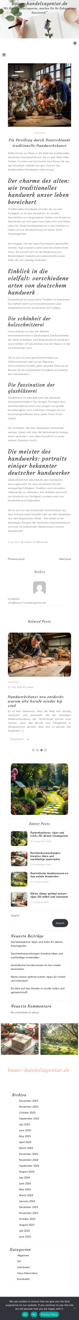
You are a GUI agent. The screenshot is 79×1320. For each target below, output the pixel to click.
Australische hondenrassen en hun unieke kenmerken (49, 875)
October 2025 (27, 1112)
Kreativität (23, 1279)
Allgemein (23, 1255)
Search (15, 915)
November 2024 (28, 1159)
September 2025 (29, 1118)
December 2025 (28, 1100)
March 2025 (26, 1148)
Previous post (16, 559)
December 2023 (28, 1207)
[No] (74, 1308)
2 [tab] (37, 750)
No (34, 1314)
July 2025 (24, 1124)
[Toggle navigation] (4, 55)
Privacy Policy (49, 1314)
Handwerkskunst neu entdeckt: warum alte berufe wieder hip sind (36, 701)
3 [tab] (41, 750)
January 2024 (27, 1201)
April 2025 (25, 1142)
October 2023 (27, 1219)
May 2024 (25, 1189)
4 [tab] (45, 750)
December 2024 (28, 1154)
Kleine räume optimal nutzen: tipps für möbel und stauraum (49, 895)
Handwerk (39, 132)
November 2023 (28, 1213)
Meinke (15, 598)
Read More (17, 739)
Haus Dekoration (27, 1273)
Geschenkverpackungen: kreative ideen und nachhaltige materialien (45, 856)
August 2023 (26, 1224)
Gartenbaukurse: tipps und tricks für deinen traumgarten (49, 834)
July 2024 (24, 1177)
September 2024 (29, 1165)
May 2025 (25, 1136)
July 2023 (24, 1230)
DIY (19, 1261)
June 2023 (25, 1236)
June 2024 (25, 1183)
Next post (65, 559)
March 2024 (26, 1195)
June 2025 (25, 1130)
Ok (25, 1314)
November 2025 (28, 1106)
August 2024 (26, 1171)
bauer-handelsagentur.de (39, 3)
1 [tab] (33, 750)
